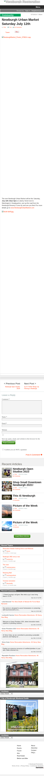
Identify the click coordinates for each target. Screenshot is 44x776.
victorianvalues (11, 567)
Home (19, 745)
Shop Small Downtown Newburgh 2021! (27, 483)
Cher (4, 27)
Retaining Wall (7, 573)
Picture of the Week (25, 505)
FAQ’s (33, 752)
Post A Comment (33, 455)
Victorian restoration (9, 581)
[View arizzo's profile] (5, 551)
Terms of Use (15, 766)
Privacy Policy (25, 766)
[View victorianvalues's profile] (5, 567)
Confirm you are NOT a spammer (15, 450)
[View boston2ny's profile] (5, 559)
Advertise (34, 748)
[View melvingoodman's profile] (5, 575)
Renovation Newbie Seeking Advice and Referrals (18, 548)
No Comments (16, 476)
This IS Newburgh (24, 495)
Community (8, 15)
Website (4, 430)
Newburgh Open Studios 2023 (23, 470)
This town (6, 564)
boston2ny (10, 559)
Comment (6, 399)
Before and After (22, 758)
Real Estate (21, 756)
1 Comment (16, 527)
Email (4, 423)
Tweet (7, 32)
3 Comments (16, 500)
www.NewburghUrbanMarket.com (22, 208)
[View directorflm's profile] (5, 583)
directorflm (10, 583)
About (33, 745)
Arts (18, 753)
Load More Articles (22, 536)
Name (4, 417)
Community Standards (37, 766)
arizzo (8, 551)
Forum (19, 751)
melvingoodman (11, 575)
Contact (33, 750)
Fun (11, 27)
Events (19, 748)
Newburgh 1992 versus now (11, 556)
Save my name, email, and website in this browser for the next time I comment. (21, 439)
